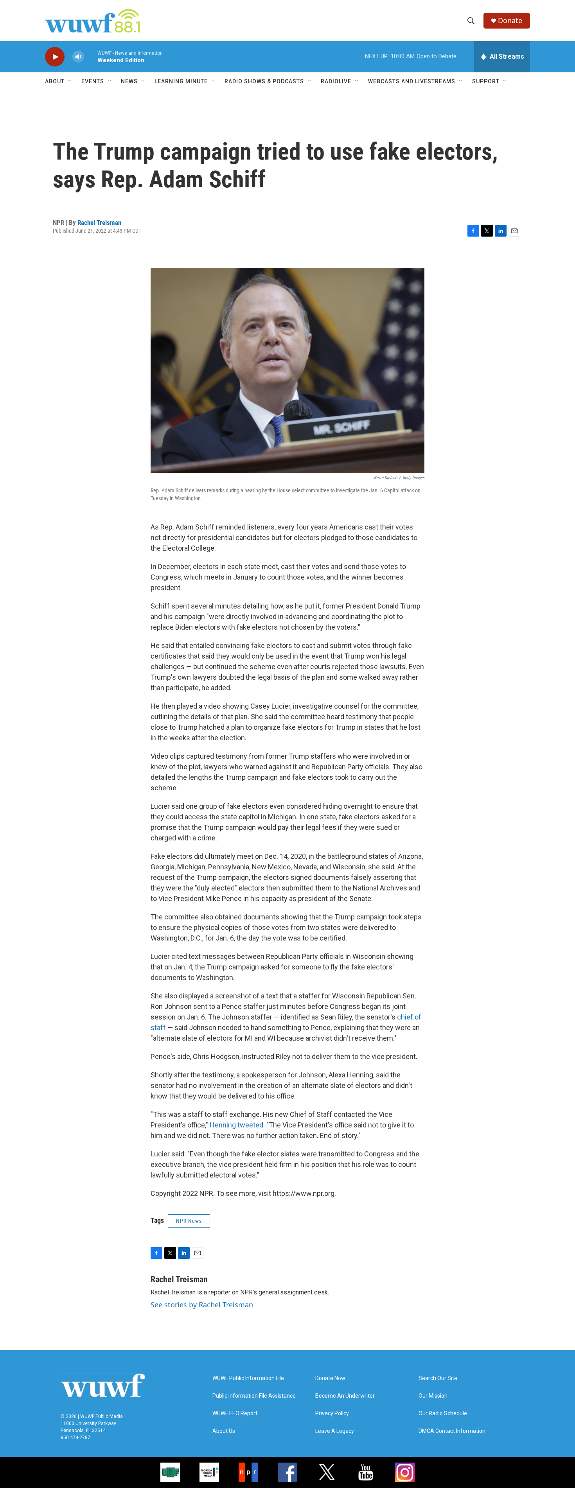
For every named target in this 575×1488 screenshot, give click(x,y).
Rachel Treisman (99, 222)
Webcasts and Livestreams (411, 81)
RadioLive (336, 81)
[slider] (91, 56)
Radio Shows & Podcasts (264, 81)
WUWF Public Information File (248, 1378)
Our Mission (433, 1396)
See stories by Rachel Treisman (202, 1304)
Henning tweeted (236, 1125)
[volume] (78, 57)
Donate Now (330, 1378)
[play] (55, 56)
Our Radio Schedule (443, 1413)
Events (92, 81)
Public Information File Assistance (254, 1396)
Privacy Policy (332, 1413)
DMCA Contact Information (452, 1431)
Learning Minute (181, 81)
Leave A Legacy (334, 1431)
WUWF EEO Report (234, 1413)
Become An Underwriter (345, 1396)
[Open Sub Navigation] (70, 81)
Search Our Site (438, 1378)
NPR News (189, 1221)
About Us (223, 1431)
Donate (510, 20)
